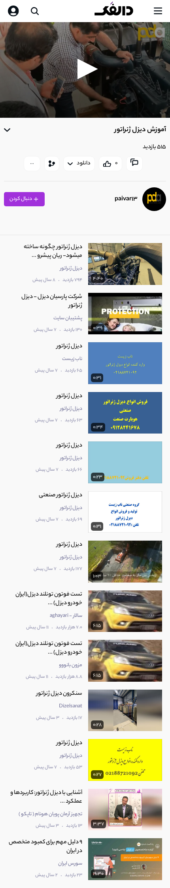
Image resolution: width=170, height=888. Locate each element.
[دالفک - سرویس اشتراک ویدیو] (120, 11)
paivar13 (126, 199)
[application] (85, 70)
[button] (85, 69)
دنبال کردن (21, 199)
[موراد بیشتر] (32, 163)
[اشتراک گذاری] (51, 163)
